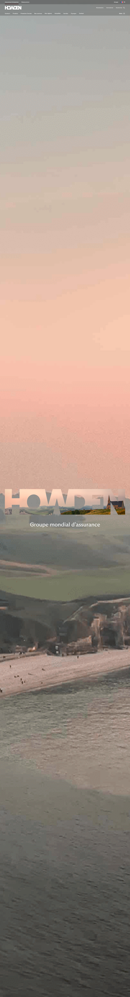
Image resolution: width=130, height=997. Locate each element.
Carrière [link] (65, 13)
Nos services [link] (38, 13)
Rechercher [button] (119, 7)
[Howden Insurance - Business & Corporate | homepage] (13, 8)
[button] (122, 2)
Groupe (116, 2)
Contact (81, 13)
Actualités (58, 13)
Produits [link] (15, 13)
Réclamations (99, 7)
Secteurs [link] (7, 13)
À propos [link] (73, 13)
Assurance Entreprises (12, 2)
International (109, 7)
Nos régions (48, 13)
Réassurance (25, 2)
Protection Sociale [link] (26, 13)
